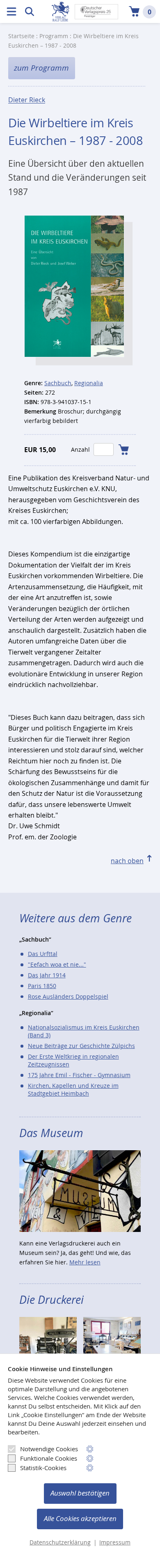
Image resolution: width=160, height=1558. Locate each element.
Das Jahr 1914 (47, 975)
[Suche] (30, 11)
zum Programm (41, 67)
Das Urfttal (42, 954)
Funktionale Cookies (48, 1458)
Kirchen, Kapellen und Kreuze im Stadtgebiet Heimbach (73, 1089)
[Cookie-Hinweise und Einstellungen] (90, 1449)
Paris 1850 (42, 986)
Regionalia (88, 383)
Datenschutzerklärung (60, 1542)
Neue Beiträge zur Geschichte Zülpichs (81, 1046)
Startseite (21, 36)
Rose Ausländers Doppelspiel (68, 996)
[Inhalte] (11, 11)
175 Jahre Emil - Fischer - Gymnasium (79, 1075)
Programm (53, 36)
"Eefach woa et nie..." (57, 964)
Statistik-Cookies (43, 1468)
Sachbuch (57, 383)
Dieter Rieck (26, 100)
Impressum (114, 1542)
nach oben (127, 860)
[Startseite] (60, 11)
